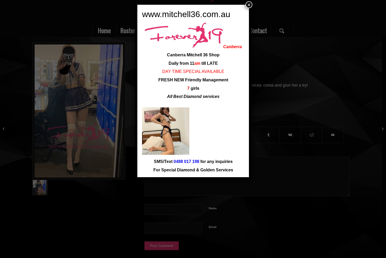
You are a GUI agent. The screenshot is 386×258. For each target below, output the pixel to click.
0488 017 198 (186, 161)
